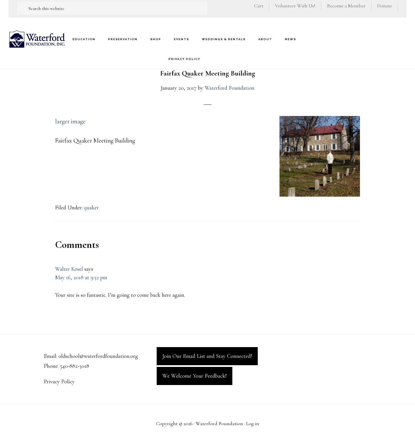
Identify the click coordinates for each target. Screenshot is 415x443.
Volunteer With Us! (295, 6)
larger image (70, 121)
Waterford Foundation (36, 39)
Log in (252, 423)
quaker (91, 207)
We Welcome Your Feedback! (194, 376)
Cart (258, 6)
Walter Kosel (69, 269)
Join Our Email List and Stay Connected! (207, 356)
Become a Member (346, 6)
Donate (384, 6)
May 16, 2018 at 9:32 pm (81, 277)
